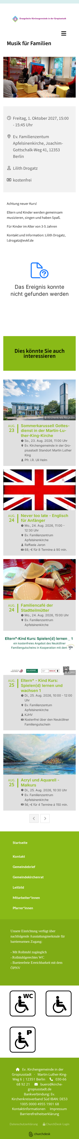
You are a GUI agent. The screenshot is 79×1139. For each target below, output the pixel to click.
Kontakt (19, 856)
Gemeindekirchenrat (28, 877)
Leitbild (18, 887)
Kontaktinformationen (28, 1109)
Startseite (20, 843)
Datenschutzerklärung (24, 1124)
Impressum (58, 1109)
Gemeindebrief (24, 867)
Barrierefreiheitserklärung (39, 1114)
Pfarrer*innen (23, 908)
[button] (39, 33)
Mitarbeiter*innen (26, 898)
